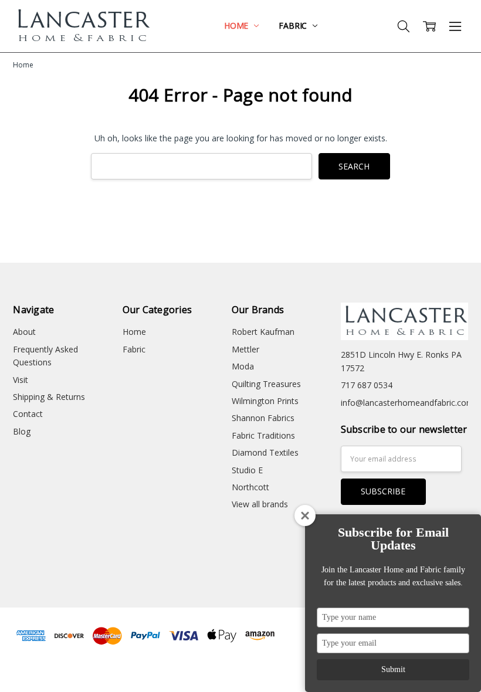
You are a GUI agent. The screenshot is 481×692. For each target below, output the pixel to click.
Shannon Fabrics (263, 417)
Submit (393, 669)
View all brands (260, 504)
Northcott (250, 487)
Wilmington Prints (265, 400)
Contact (28, 413)
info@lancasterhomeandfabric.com (407, 402)
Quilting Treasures (266, 383)
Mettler (245, 349)
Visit (20, 379)
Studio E (247, 470)
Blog (22, 431)
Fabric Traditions (263, 435)
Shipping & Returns (49, 396)
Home (237, 25)
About (24, 331)
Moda (243, 366)
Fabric (294, 25)
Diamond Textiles (265, 452)
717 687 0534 (366, 385)
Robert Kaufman (263, 331)
